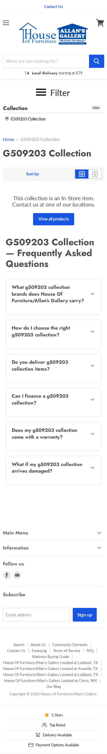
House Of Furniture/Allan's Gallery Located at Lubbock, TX (50, 662)
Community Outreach (69, 644)
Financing (39, 650)
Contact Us (16, 650)
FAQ (90, 650)
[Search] (96, 61)
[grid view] (81, 174)
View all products (54, 218)
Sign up (84, 614)
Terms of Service (66, 650)
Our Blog (54, 686)
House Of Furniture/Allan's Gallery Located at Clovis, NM (50, 680)
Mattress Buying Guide (50, 656)
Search (18, 644)
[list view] (95, 174)
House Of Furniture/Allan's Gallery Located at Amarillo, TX (50, 668)
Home (8, 139)
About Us (38, 644)
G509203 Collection (28, 119)
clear (96, 107)
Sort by (32, 174)
